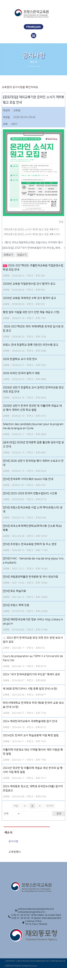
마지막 (49, 806)
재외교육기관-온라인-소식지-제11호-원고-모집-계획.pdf (31, 229)
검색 (58, 813)
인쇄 (61, 221)
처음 (16, 806)
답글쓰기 (22, 254)
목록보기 (8, 254)
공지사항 (13, 841)
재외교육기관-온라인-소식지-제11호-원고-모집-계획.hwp (32, 234)
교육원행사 (15, 851)
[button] (33, 26)
